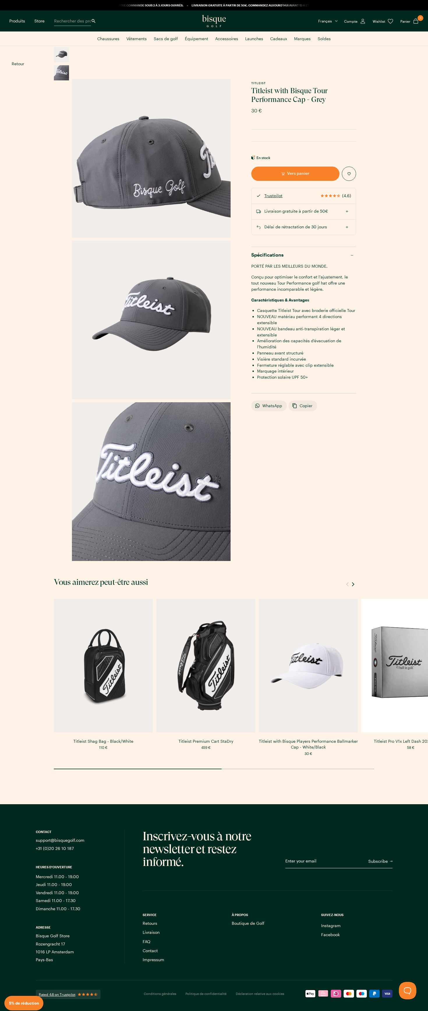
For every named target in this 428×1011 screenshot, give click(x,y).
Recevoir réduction (245, 532)
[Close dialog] (299, 449)
